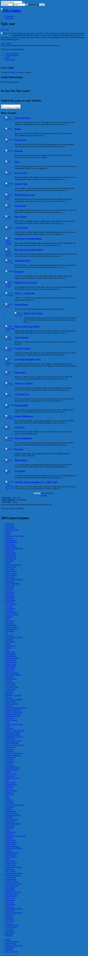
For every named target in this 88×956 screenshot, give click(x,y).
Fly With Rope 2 (12, 612)
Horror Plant (10, 718)
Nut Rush (9, 850)
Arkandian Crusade (13, 735)
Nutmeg (8, 799)
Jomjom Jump (11, 555)
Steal (7, 797)
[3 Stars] (37, 493)
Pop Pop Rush (11, 660)
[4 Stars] (38, 493)
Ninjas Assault (11, 782)
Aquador (9, 681)
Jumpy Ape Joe (11, 573)
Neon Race (10, 834)
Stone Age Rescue (12, 770)
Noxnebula (10, 786)
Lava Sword (10, 766)
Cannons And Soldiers (14, 884)
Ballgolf (8, 532)
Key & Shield (10, 552)
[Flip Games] (11, 10)
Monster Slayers (11, 896)
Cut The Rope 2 (11, 604)
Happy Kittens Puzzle (13, 565)
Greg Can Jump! (12, 720)
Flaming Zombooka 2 (13, 815)
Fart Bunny (10, 524)
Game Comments (12, 53)
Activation (9, 18)
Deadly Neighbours (13, 846)
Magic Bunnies (11, 656)
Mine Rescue (10, 890)
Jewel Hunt (10, 635)
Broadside (9, 817)
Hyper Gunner (11, 757)
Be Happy (9, 617)
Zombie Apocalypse (13, 778)
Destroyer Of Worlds (13, 733)
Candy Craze (10, 652)
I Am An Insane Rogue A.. (15, 805)
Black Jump (10, 933)
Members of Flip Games (14, 945)
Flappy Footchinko (12, 584)
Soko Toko (10, 550)
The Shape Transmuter (14, 699)
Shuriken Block (11, 784)
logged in (13, 72)
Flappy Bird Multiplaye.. (14, 913)
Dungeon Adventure (13, 755)
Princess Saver (11, 747)
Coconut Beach (11, 662)
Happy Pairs (10, 869)
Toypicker (9, 590)
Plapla (8, 859)
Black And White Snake (14, 548)
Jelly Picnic (10, 902)
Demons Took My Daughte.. (16, 836)
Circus (8, 619)
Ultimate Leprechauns (13, 714)
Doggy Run (10, 526)
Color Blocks (10, 608)
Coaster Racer (11, 877)
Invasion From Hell (13, 716)
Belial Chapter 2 (11, 857)
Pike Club (9, 706)
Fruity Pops (10, 803)
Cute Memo (10, 631)
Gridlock (9, 809)
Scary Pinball (10, 861)
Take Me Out (10, 646)
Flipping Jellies (11, 863)
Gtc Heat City (11, 915)
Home (8, 939)
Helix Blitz (9, 561)
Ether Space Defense (13, 875)
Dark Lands (10, 602)
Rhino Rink (10, 828)
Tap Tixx (9, 923)
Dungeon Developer (13, 824)
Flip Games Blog (12, 952)
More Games (10, 59)
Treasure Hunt (11, 701)
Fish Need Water (12, 813)
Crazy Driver (10, 528)
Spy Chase (9, 759)
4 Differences (10, 739)
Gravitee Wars (11, 865)
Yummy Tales (10, 689)
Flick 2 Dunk (10, 544)
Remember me (33, 5)
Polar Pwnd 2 (10, 844)
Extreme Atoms (11, 842)
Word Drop (10, 677)
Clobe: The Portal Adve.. (15, 753)
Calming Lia (10, 610)
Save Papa (9, 764)
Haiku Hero (10, 919)
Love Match (10, 921)
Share (8, 57)
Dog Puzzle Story (12, 687)
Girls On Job (10, 670)
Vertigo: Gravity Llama (14, 712)
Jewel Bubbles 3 (11, 575)
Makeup (8, 648)
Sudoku (8, 772)
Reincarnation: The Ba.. (14, 908)
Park (7, 650)
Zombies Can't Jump (13, 892)
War (23, 33)
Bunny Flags (10, 898)
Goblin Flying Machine (14, 848)
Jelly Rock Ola (11, 559)
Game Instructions (12, 55)
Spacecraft (9, 906)
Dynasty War (10, 826)
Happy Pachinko (12, 819)
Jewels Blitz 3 (11, 685)
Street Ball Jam (11, 625)
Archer (8, 830)
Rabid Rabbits (11, 811)
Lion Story (9, 728)
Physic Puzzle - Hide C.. (14, 637)
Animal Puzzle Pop (12, 925)
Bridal (8, 644)
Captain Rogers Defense (14, 873)
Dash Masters (10, 600)
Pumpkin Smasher (12, 853)
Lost (7, 780)
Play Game (5, 29)
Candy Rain (10, 911)
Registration (10, 16)
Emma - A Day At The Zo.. (15, 730)
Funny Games (11, 943)
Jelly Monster (10, 641)
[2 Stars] (35, 493)
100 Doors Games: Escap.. (15, 536)
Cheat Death (10, 888)
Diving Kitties (11, 654)
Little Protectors (11, 927)
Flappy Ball (10, 598)
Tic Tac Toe (10, 795)
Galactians (9, 749)
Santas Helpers (11, 546)
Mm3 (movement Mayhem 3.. (16, 708)
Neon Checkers (11, 790)
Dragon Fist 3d (11, 679)
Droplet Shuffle (11, 542)
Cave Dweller (11, 840)
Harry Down (10, 577)
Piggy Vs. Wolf (11, 774)
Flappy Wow (10, 596)
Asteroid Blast (11, 832)
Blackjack (9, 838)
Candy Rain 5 (11, 683)
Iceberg (8, 563)
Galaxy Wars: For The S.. (15, 724)
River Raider (10, 668)
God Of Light (10, 567)
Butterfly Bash (11, 666)
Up (7, 633)
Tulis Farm (9, 594)
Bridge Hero (10, 621)
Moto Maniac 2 (11, 540)
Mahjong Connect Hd (13, 695)
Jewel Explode (11, 557)
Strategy (8, 43)
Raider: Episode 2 (12, 704)
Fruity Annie (10, 586)
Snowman (9, 639)
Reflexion (9, 917)
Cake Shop (10, 623)
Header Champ (11, 664)
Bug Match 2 (10, 931)
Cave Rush (10, 807)
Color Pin (9, 606)
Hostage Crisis (11, 855)
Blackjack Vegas (12, 894)
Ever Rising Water (12, 743)
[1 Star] (34, 493)
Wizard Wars (10, 762)
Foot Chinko (10, 569)
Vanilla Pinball (11, 879)
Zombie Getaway (12, 882)
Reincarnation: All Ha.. (14, 867)
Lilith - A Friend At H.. (14, 741)
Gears (8, 722)
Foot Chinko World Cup (14, 579)
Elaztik (8, 726)
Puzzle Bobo (10, 776)
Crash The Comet (12, 530)
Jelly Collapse (11, 871)
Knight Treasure (11, 571)
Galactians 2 (10, 751)
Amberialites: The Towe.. (15, 737)
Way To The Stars (12, 615)
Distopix (9, 697)
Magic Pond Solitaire (13, 675)
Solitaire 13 (10, 793)
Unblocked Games (12, 941)
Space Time (10, 588)
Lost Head (9, 929)
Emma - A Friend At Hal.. (15, 745)
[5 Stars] (40, 493)
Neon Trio (9, 788)
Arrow (8, 534)
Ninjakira (9, 935)
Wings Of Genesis (12, 886)
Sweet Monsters (11, 629)
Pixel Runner (10, 822)
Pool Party (9, 693)
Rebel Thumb (10, 900)
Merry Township (12, 673)
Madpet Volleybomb (13, 710)
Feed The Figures (12, 658)
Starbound (9, 801)
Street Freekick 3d (12, 627)
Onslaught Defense (12, 768)
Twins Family (10, 904)
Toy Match (9, 691)
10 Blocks (9, 538)
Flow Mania (10, 581)
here (6, 49)
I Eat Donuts (10, 592)
